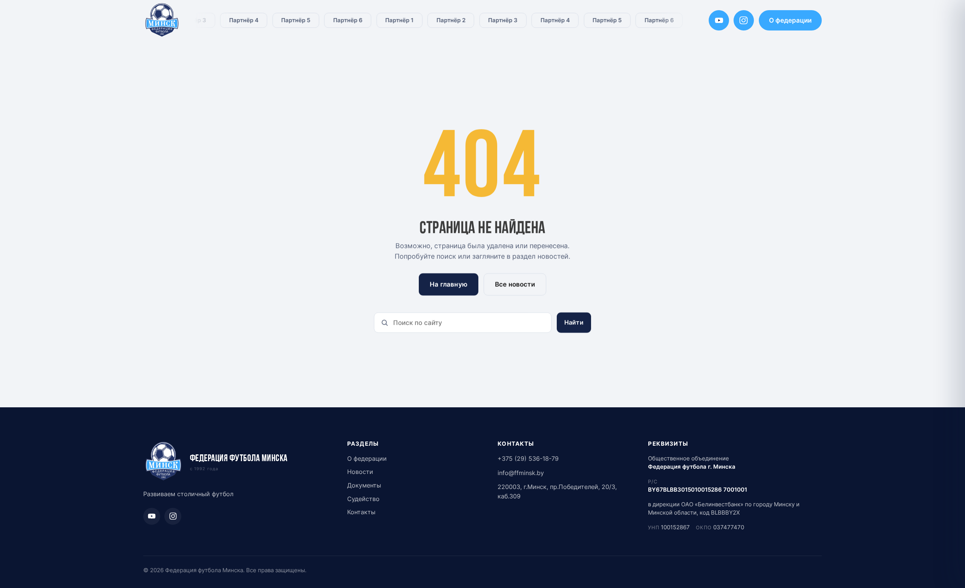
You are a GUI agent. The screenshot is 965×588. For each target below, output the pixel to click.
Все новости (515, 284)
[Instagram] (744, 20)
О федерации (790, 20)
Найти (574, 322)
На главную (448, 284)
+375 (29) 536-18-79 (528, 458)
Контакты (361, 512)
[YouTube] (719, 20)
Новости (360, 471)
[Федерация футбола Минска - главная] (162, 20)
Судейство (363, 499)
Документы (364, 485)
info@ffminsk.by (521, 473)
